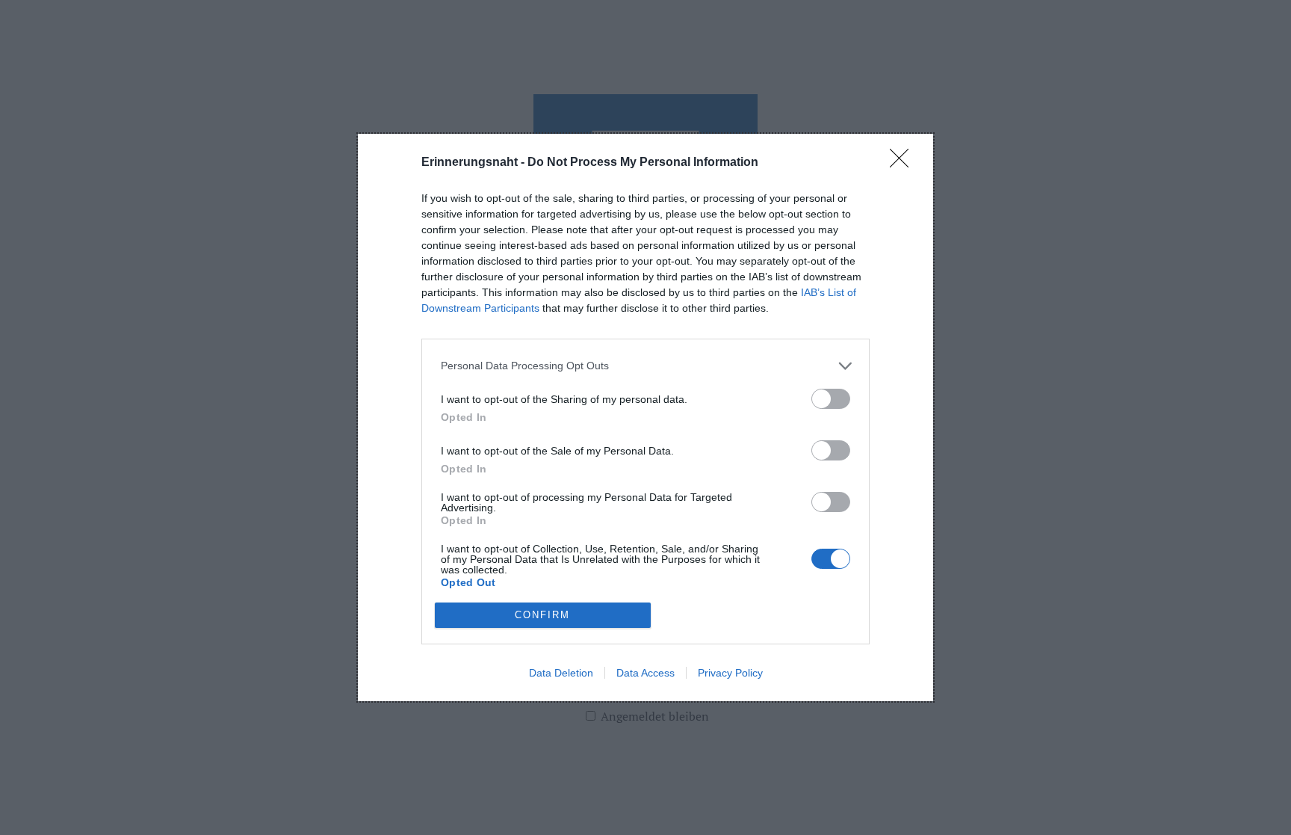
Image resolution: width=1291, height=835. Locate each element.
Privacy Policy (730, 673)
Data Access (645, 673)
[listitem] (645, 366)
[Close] (904, 163)
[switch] (830, 399)
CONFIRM (542, 614)
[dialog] (645, 417)
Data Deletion (561, 673)
